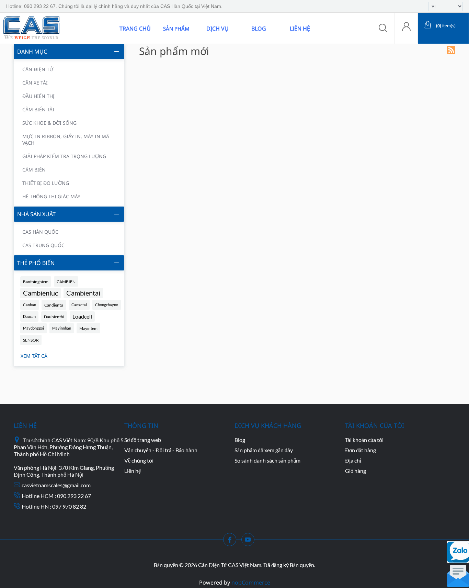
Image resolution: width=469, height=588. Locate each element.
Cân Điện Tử (37, 69)
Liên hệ (300, 28)
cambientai (83, 293)
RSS (451, 50)
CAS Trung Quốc (43, 245)
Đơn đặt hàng (360, 450)
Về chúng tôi (138, 460)
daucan (29, 316)
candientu (53, 304)
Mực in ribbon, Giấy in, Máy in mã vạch (65, 139)
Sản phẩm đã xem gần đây (264, 450)
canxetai (79, 304)
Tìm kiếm (100, 28)
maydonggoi (33, 328)
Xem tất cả (34, 356)
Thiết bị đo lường (45, 183)
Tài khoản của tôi (364, 439)
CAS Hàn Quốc (40, 232)
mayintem (88, 328)
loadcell (82, 316)
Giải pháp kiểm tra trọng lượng (64, 156)
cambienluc (40, 293)
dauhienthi (54, 316)
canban (29, 304)
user (406, 28)
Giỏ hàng (355, 470)
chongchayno (106, 304)
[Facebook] (231, 541)
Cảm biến (34, 169)
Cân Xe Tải (35, 82)
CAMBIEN (66, 281)
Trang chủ (135, 28)
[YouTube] (249, 541)
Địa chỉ (353, 460)
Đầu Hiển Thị (38, 96)
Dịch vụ (217, 28)
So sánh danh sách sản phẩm (267, 460)
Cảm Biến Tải (38, 109)
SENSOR (31, 339)
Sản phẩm (176, 28)
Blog (258, 28)
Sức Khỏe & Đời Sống (49, 123)
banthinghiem (35, 281)
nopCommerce (250, 582)
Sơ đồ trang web (142, 439)
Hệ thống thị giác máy (51, 196)
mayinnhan (61, 328)
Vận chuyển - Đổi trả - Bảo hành (160, 450)
